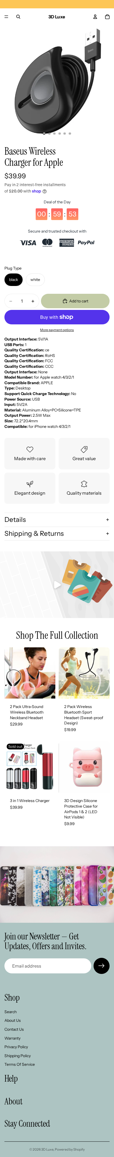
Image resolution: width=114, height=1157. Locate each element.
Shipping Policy (17, 1055)
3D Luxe (47, 1149)
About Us (12, 1020)
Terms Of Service (19, 1064)
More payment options (57, 330)
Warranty (12, 1038)
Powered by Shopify (70, 1149)
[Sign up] (102, 966)
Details (15, 519)
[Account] (95, 17)
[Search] (18, 17)
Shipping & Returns (34, 533)
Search (10, 1011)
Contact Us (14, 1029)
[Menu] (6, 16)
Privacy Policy (16, 1046)
